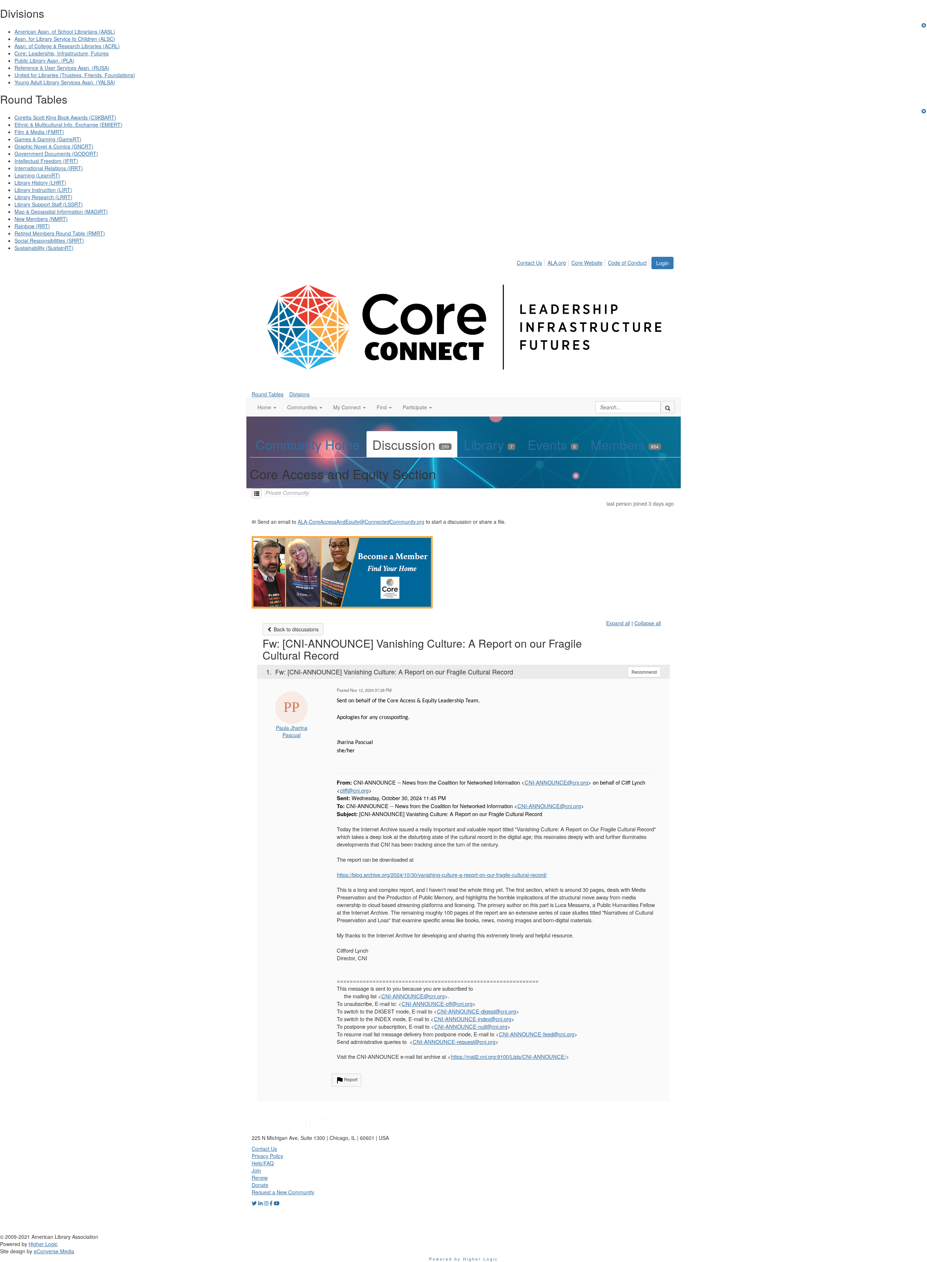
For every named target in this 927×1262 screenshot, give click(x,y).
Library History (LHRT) (40, 182)
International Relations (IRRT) (48, 168)
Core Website (587, 262)
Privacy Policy (267, 1155)
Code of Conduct (627, 262)
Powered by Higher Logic (463, 1259)
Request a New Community (283, 1192)
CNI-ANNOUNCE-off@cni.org (437, 1003)
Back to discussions (295, 629)
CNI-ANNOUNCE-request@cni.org (454, 1041)
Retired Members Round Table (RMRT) (59, 233)
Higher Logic (43, 1244)
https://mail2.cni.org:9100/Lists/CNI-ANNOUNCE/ (508, 1056)
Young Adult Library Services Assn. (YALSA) (64, 82)
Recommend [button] (644, 672)
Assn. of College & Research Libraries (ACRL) (67, 46)
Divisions (299, 394)
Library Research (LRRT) (43, 197)
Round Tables (268, 394)
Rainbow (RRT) (32, 226)
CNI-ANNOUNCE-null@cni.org (470, 1026)
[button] (267, 407)
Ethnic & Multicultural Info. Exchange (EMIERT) (68, 124)
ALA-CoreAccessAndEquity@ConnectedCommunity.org (361, 521)
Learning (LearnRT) (37, 175)
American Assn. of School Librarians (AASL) (64, 31)
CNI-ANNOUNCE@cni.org (556, 782)
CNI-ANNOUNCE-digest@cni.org (476, 1011)
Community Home (308, 444)
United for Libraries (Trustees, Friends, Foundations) (74, 75)
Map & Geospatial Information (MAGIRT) (61, 211)
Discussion (410, 444)
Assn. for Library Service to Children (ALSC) (64, 38)
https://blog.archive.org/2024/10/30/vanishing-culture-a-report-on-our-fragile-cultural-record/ (442, 874)
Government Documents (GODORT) (56, 153)
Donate (260, 1184)
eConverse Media (54, 1251)
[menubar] (583, 261)
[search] (667, 407)
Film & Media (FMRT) (39, 131)
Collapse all (647, 623)
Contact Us (529, 262)
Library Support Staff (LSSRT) (48, 204)
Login (662, 263)
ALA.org (557, 262)
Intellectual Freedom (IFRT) (46, 160)
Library (488, 444)
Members (625, 444)
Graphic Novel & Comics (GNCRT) (53, 146)
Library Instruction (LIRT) (43, 189)
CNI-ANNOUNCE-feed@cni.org (536, 1034)
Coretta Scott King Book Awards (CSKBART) (65, 117)
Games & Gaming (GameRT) (47, 139)
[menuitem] (531, 261)
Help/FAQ (263, 1163)
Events (552, 444)
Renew (260, 1177)
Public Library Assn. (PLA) (44, 60)
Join (256, 1170)
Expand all (618, 623)
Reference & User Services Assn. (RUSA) (61, 67)
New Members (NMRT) (41, 218)
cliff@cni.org (354, 790)
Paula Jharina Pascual (291, 731)
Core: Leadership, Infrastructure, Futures (61, 53)
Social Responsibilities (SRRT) (49, 240)
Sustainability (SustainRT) (44, 247)
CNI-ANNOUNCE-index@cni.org (472, 1019)
